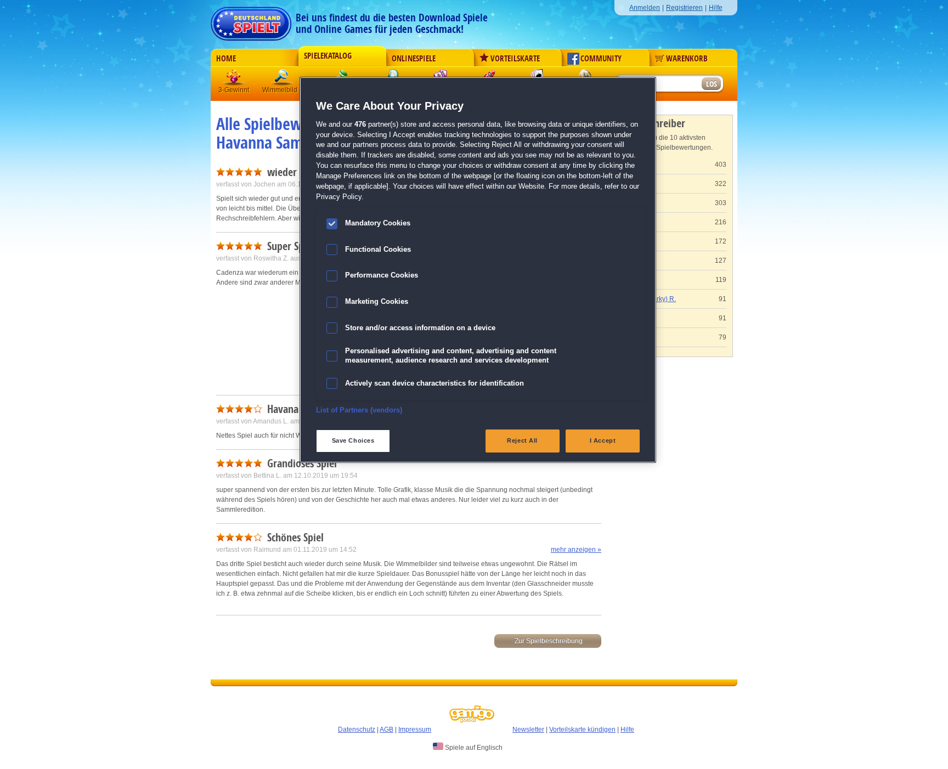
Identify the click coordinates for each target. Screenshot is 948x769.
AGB (386, 729)
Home (226, 59)
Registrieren (684, 8)
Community (601, 59)
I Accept (603, 440)
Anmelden (644, 8)
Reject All (522, 440)
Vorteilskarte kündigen (582, 729)
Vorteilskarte (515, 59)
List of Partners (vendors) (359, 410)
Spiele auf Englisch (473, 747)
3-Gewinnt (233, 90)
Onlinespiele (414, 59)
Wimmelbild (283, 79)
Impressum (414, 729)
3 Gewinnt (234, 79)
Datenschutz (356, 729)
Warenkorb (687, 59)
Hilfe (716, 8)
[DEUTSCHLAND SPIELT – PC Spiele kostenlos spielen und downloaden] (251, 20)
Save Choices (353, 440)
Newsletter (528, 729)
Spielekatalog (328, 56)
